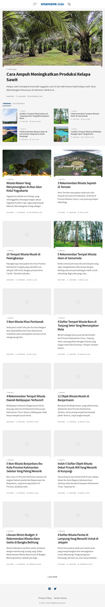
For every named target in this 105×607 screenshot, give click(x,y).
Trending (7, 103)
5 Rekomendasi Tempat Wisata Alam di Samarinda (85, 114)
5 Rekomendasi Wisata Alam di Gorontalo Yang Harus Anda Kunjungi (33, 134)
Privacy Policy (45, 598)
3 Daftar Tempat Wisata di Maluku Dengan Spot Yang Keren (86, 132)
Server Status (60, 598)
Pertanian (12, 69)
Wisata (23, 111)
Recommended (18, 103)
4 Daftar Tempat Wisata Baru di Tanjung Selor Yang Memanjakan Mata (34, 116)
